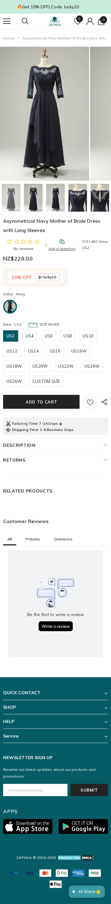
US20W (39, 366)
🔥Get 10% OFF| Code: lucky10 (48, 7)
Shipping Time (25, 429)
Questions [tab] (63, 539)
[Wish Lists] (90, 402)
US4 (30, 335)
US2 (10, 335)
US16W (78, 351)
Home (8, 38)
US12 (11, 351)
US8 (68, 335)
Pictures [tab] (33, 539)
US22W (65, 366)
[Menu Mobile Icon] (6, 21)
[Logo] (54, 21)
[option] (44, 114)
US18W (14, 366)
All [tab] (9, 539)
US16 (55, 351)
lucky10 (49, 277)
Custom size (46, 381)
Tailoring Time (24, 423)
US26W (14, 381)
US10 (88, 335)
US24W (92, 366)
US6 (49, 335)
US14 (33, 351)
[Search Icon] (31, 21)
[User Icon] (90, 21)
